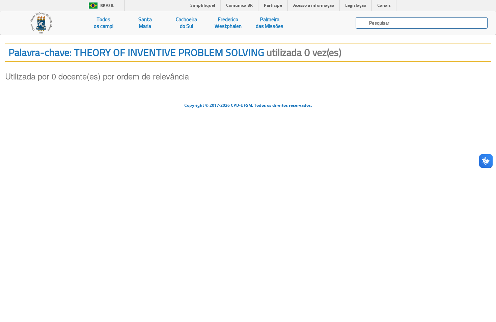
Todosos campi (103, 22)
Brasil (100, 5)
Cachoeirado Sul (186, 22)
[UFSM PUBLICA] (41, 23)
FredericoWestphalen (228, 22)
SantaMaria (145, 22)
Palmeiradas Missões (269, 22)
